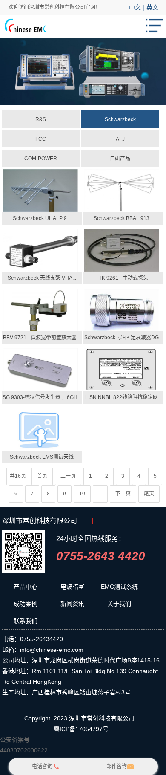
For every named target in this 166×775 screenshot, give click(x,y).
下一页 (123, 494)
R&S (40, 119)
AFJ (120, 139)
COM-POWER (40, 159)
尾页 (149, 494)
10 (82, 494)
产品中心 (25, 586)
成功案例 (25, 603)
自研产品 (120, 159)
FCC (40, 139)
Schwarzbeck (120, 119)
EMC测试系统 (119, 586)
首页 (42, 476)
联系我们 (25, 620)
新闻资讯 (72, 603)
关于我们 (119, 603)
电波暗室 (72, 586)
